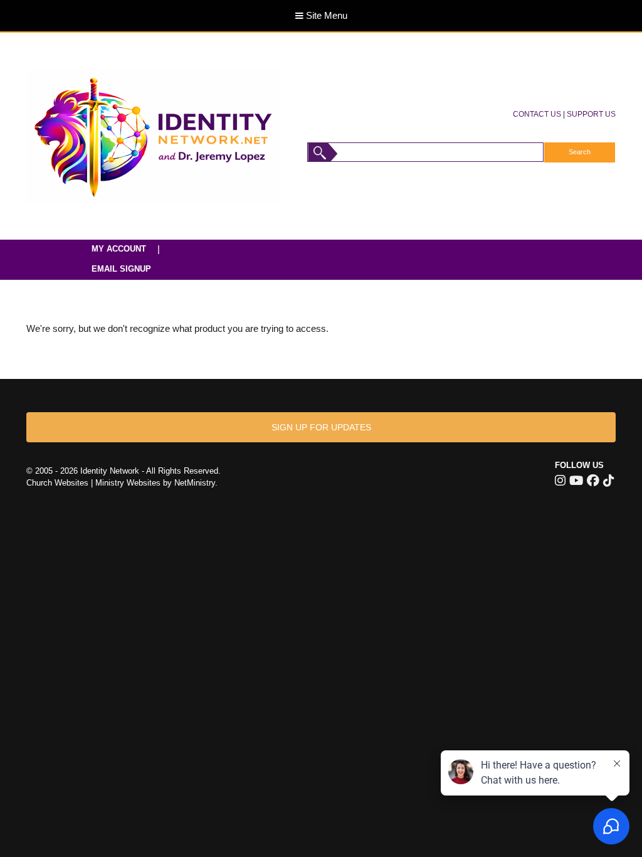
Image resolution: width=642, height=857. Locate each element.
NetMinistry (194, 482)
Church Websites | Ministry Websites (94, 482)
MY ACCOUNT (119, 248)
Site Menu (325, 16)
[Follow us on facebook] (593, 480)
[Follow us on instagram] (560, 480)
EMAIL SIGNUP (121, 269)
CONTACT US (537, 114)
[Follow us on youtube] (576, 480)
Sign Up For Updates (321, 427)
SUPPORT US (591, 114)
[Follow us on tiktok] (608, 480)
